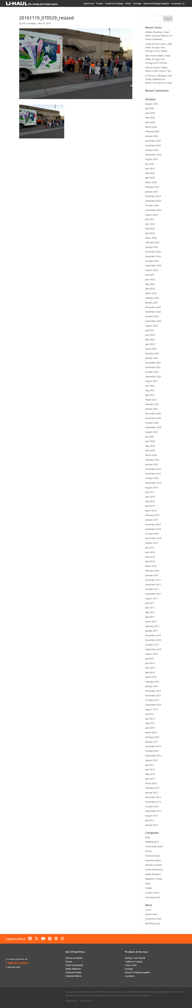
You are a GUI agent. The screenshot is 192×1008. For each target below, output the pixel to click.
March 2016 (151, 677)
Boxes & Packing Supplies (156, 3)
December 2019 (153, 469)
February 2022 (152, 353)
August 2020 (151, 432)
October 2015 (152, 700)
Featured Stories (73, 972)
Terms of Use (86, 1001)
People (148, 888)
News (148, 883)
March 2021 (151, 399)
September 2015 (153, 704)
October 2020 (152, 422)
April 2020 (150, 450)
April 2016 (150, 672)
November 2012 (153, 801)
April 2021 (150, 395)
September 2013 (153, 755)
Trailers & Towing (114, 3)
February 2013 (152, 787)
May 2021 (150, 390)
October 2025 (152, 150)
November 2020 (153, 418)
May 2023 (150, 284)
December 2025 (153, 140)
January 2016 (151, 686)
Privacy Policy (71, 1001)
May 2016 (150, 667)
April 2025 (150, 177)
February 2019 (152, 515)
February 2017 (152, 626)
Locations (176, 3)
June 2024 (150, 223)
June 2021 (150, 385)
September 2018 (153, 538)
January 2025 (151, 191)
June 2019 (150, 496)
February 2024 (152, 242)
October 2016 (152, 644)
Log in (148, 909)
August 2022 (151, 325)
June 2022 (150, 334)
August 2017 (151, 598)
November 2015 (153, 695)
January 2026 (151, 136)
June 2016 (150, 663)
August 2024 (151, 214)
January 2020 (151, 464)
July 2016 (149, 658)
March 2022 (151, 348)
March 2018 (151, 566)
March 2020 (151, 455)
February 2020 (152, 459)
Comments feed (153, 918)
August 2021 (151, 381)
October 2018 (152, 533)
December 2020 (153, 413)
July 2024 (149, 219)
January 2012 (151, 825)
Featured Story (152, 855)
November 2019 (153, 473)
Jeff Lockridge (29, 23)
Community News (154, 846)
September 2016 (153, 649)
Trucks (99, 3)
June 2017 (150, 607)
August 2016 (151, 653)
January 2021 (151, 408)
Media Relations (153, 874)
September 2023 (153, 265)
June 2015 (150, 718)
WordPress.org (152, 923)
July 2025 (149, 163)
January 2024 (151, 247)
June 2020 (150, 441)
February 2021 (152, 404)
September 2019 (153, 482)
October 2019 (152, 478)
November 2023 (153, 256)
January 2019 (151, 519)
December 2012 (153, 797)
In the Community (154, 869)
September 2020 (153, 427)
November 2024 (153, 200)
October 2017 (152, 589)
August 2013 (151, 760)
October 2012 (152, 806)
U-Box (128, 3)
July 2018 (149, 547)
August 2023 (151, 270)
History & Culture (153, 864)
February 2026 (152, 131)
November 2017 (153, 584)
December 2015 (153, 690)
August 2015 (151, 709)
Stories (68, 961)
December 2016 (153, 635)
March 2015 (151, 732)
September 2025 (153, 154)
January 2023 (151, 302)
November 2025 (153, 145)
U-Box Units (131, 965)
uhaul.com (88, 3)
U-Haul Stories (152, 892)
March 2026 (151, 126)
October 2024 (152, 205)
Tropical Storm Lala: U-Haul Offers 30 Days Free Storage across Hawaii (158, 47)
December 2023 (153, 251)
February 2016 (152, 681)
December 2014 (153, 746)
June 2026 (150, 113)
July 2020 (149, 436)
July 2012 (149, 820)
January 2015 (151, 741)
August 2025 (151, 159)
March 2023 (151, 293)
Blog (147, 837)
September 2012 (153, 811)
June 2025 (150, 168)
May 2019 (150, 501)
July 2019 (149, 492)
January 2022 (151, 358)
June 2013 (150, 769)
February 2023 (152, 297)
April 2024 (150, 233)
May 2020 (150, 445)
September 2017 (153, 593)
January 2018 (151, 575)
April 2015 (150, 727)
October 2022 (152, 316)
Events (148, 851)
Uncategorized (152, 897)
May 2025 (150, 173)
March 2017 (151, 621)
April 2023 (150, 288)
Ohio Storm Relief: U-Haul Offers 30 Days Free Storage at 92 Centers (157, 59)
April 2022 (150, 344)
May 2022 (150, 339)
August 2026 (151, 103)
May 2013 (150, 774)
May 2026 (150, 117)
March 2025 (151, 182)
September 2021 (153, 376)
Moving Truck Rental (135, 958)
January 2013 (151, 792)
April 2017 (150, 616)
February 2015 (152, 737)
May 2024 (150, 228)
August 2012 (151, 815)
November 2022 (153, 311)
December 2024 (153, 196)
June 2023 (150, 279)
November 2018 (153, 529)
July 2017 (149, 603)
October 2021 (152, 371)
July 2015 (149, 714)
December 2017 (153, 580)
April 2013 (150, 778)
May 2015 (150, 723)
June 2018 (150, 552)
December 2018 (153, 524)
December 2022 (153, 307)
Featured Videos (153, 860)
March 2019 (151, 510)
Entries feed (151, 914)
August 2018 (151, 542)
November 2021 (153, 367)
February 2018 (152, 570)
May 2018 (150, 556)
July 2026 (149, 108)
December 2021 (153, 362)
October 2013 (152, 751)
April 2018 (150, 561)
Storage (137, 3)
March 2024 (151, 237)
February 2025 (152, 187)
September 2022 (153, 321)
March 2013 (151, 783)
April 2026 (150, 122)
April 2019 (150, 506)
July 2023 (149, 274)
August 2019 (151, 487)
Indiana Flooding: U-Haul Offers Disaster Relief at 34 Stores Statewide (158, 36)
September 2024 (153, 210)
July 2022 (149, 330)
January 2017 (151, 630)
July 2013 (149, 764)
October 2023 (152, 261)
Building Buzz (152, 841)
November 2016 (153, 640)
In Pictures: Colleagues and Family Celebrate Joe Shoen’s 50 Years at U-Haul (158, 79)
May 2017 (150, 612)
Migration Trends (153, 878)
